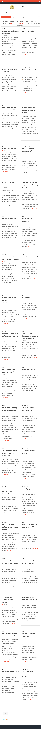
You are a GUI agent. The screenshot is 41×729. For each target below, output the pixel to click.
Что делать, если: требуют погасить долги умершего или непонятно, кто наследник (10, 184)
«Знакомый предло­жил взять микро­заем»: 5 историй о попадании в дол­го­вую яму (10, 335)
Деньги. (23, 6)
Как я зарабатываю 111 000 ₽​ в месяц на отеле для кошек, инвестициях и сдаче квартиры (30, 599)
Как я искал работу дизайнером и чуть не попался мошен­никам (30, 220)
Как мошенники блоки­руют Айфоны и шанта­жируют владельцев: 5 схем (9, 371)
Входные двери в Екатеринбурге (6, 12)
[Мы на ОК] (2, 3)
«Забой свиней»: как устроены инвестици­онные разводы (17, 17)
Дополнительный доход (6, 522)
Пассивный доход (5, 254)
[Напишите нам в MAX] (6, 3)
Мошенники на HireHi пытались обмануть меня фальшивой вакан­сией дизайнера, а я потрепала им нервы (28, 109)
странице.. (12, 23)
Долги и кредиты (5, 180)
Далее (24, 707)
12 (20, 707)
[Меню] (2, 1)
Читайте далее (7, 58)
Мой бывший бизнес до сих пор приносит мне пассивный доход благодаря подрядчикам (10, 257)
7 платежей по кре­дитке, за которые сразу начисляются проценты (30, 452)
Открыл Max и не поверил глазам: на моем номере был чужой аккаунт (9, 69)
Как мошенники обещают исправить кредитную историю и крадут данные (10, 31)
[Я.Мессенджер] (3, 719)
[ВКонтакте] (4, 719)
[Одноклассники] (6, 719)
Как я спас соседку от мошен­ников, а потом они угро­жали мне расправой (29, 526)
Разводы (3, 28)
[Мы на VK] (4, 3)
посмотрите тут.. (21, 23)
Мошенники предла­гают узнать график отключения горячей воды (29, 635)
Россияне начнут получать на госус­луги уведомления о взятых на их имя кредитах (9, 107)
